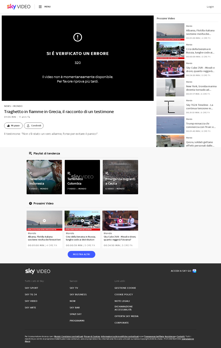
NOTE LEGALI (122, 301)
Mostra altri (81, 254)
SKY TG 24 (31, 294)
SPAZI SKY (76, 314)
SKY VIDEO (31, 301)
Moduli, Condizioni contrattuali (68, 336)
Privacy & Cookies (92, 336)
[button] (13, 126)
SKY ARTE (30, 307)
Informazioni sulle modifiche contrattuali (120, 336)
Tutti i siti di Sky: (34, 281)
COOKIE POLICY (124, 294)
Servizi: (74, 281)
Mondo (18, 106)
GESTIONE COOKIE (125, 288)
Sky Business (78, 294)
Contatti (181, 336)
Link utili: (120, 281)
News (7, 106)
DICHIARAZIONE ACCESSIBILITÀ (124, 308)
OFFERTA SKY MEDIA (126, 316)
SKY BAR (75, 307)
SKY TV (74, 288)
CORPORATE (122, 322)
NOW (73, 301)
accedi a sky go (181, 271)
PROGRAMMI (77, 320)
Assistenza (170, 336)
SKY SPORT (31, 288)
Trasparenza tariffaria (154, 336)
